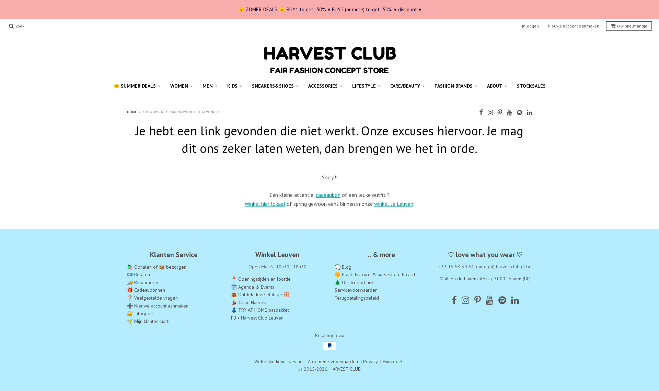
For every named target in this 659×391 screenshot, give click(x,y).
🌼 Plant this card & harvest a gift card (375, 274)
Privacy (370, 361)
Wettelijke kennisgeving (278, 361)
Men (208, 86)
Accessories (323, 86)
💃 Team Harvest (249, 302)
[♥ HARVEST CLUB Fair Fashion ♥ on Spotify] (519, 113)
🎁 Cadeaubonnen (146, 290)
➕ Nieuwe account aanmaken (157, 306)
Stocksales (531, 86)
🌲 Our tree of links (355, 282)
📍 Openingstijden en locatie (261, 279)
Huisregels (394, 361)
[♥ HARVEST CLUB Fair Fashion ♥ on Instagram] (490, 113)
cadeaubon (328, 194)
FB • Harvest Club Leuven (257, 318)
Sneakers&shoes (273, 86)
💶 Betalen (138, 274)
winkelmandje (632, 26)
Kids (232, 86)
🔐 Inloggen (140, 313)
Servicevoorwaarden (356, 290)
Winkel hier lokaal (265, 203)
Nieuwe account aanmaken (573, 26)
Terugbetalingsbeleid (357, 298)
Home (132, 112)
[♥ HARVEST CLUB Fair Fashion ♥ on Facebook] (481, 113)
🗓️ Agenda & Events (252, 287)
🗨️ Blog (343, 267)
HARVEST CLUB (345, 369)
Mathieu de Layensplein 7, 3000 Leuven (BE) (485, 279)
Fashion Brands (454, 86)
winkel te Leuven (393, 203)
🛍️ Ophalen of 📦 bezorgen (156, 267)
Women (179, 86)
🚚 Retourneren (143, 282)
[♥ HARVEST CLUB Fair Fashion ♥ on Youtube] (509, 113)
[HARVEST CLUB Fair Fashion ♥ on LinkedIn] (529, 113)
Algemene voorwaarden (333, 361)
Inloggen (530, 26)
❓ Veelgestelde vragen (152, 298)
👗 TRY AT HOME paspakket (260, 310)
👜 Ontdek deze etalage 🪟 (260, 294)
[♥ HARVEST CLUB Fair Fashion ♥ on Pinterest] (500, 113)
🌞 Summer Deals (135, 86)
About (494, 86)
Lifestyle (364, 86)
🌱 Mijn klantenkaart (148, 321)
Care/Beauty (405, 86)
